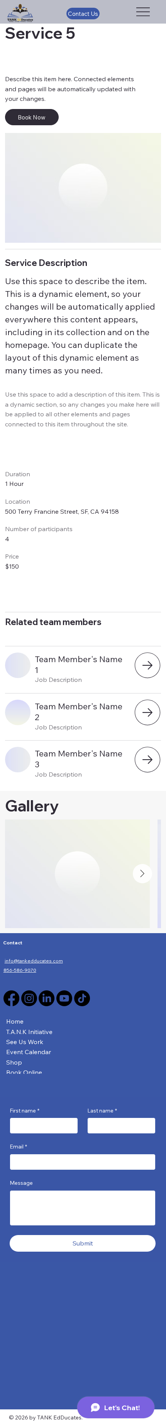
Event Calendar (28, 1052)
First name (24, 1110)
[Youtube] (64, 998)
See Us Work (24, 1042)
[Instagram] (29, 998)
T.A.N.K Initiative (29, 1032)
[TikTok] (82, 998)
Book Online (24, 1072)
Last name (102, 1110)
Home (15, 1021)
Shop (14, 1062)
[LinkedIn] (46, 998)
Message (21, 1182)
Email (18, 1146)
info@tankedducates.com (34, 961)
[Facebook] (11, 998)
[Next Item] (142, 873)
